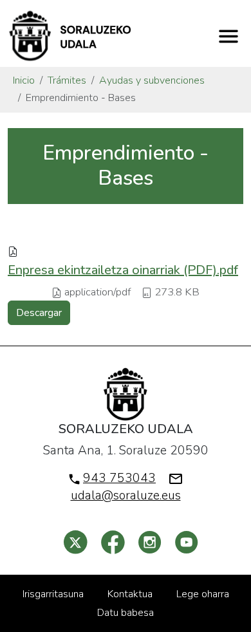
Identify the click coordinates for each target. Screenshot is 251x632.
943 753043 (119, 478)
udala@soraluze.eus (126, 495)
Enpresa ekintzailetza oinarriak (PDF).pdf (123, 270)
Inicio (24, 80)
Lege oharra (202, 594)
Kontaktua (130, 594)
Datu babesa (125, 613)
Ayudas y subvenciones (152, 80)
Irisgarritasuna (53, 594)
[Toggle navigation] (228, 36)
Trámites (67, 80)
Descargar (39, 313)
